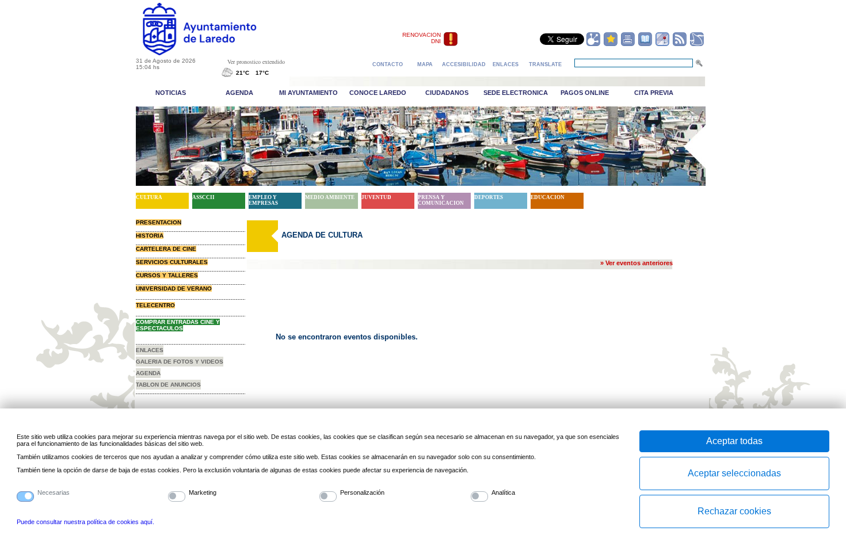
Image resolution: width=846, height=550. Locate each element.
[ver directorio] (645, 44)
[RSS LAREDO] (679, 44)
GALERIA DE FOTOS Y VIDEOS (179, 361)
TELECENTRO (155, 305)
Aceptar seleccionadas (734, 473)
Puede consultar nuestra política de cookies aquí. (85, 521)
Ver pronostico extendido (256, 62)
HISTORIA (149, 235)
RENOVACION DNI (421, 38)
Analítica (503, 492)
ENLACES (149, 350)
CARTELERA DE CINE (166, 249)
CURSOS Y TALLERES (167, 275)
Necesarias (53, 492)
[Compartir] (593, 44)
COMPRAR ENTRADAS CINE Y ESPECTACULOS (178, 325)
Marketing (202, 492)
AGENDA (148, 373)
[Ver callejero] (662, 44)
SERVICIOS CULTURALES (172, 262)
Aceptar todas (734, 441)
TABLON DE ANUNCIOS (168, 384)
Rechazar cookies (734, 511)
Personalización (362, 492)
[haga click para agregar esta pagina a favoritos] (610, 44)
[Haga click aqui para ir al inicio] (212, 52)
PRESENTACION (158, 222)
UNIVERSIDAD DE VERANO (174, 288)
